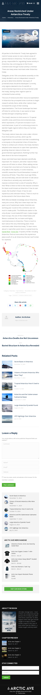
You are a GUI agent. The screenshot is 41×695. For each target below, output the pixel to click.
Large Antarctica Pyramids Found (26, 405)
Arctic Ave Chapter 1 (14, 641)
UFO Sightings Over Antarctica (25, 416)
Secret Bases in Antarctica (23, 362)
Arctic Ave (14, 232)
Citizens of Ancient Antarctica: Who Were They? (26, 373)
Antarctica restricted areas (25, 295)
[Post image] (7, 364)
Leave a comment (20, 292)
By (20, 291)
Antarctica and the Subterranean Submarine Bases (26, 395)
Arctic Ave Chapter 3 (14, 655)
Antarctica (6, 31)
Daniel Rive (6, 232)
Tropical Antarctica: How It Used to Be (26, 384)
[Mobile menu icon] (38, 3)
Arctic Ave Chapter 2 (14, 648)
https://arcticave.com (21, 320)
